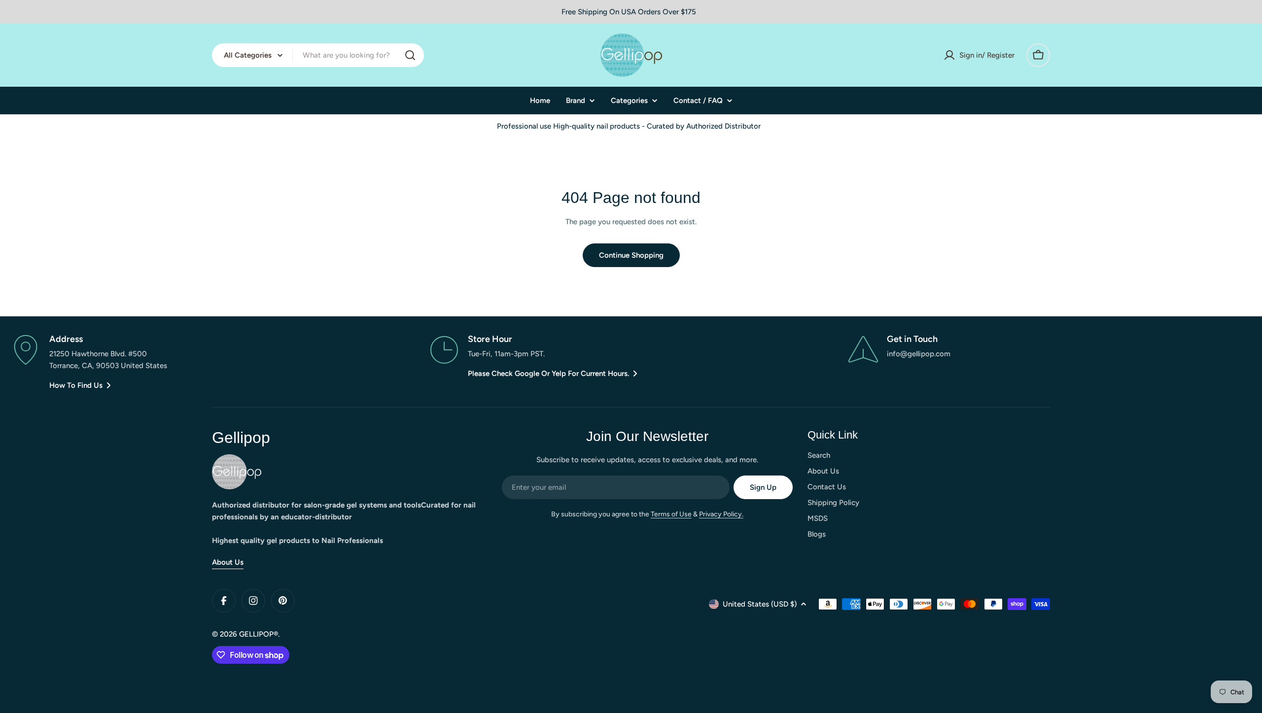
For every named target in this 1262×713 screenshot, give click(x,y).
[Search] (410, 55)
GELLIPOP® (258, 634)
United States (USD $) (760, 604)
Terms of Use (671, 514)
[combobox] (318, 55)
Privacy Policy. (721, 514)
